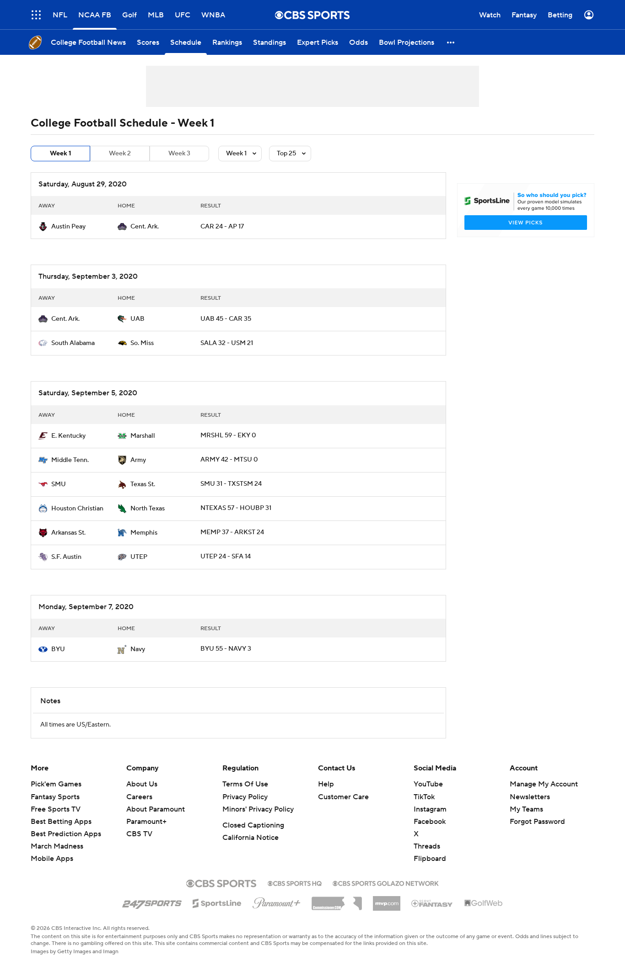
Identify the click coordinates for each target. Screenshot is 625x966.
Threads (427, 846)
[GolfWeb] (483, 903)
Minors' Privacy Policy (258, 809)
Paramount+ (146, 821)
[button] (36, 15)
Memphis (143, 533)
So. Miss (142, 343)
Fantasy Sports (55, 796)
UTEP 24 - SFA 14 (225, 556)
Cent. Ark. (144, 227)
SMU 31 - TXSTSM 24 (231, 484)
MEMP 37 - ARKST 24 (232, 532)
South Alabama (73, 343)
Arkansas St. (68, 533)
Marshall (142, 436)
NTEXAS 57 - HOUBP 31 (235, 508)
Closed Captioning (253, 825)
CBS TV (139, 834)
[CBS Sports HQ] (295, 882)
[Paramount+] (277, 901)
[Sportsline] (217, 902)
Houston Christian (77, 508)
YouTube (428, 784)
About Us (141, 784)
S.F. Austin (66, 557)
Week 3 (179, 153)
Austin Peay (68, 227)
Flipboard (430, 858)
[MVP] (386, 899)
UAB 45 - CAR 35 (225, 319)
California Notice (250, 837)
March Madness (57, 846)
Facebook (430, 821)
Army (138, 460)
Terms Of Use (245, 784)
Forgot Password (537, 821)
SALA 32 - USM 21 (226, 343)
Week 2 (120, 153)
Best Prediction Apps (66, 834)
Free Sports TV (56, 809)
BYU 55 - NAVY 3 (225, 649)
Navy (137, 649)
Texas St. (142, 484)
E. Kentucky (68, 436)
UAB (137, 319)
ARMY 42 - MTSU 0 (229, 460)
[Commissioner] (337, 900)
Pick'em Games (56, 784)
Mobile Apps (52, 858)
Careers (139, 796)
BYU (58, 649)
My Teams (526, 809)
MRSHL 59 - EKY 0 (228, 435)
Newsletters (530, 796)
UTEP (138, 557)
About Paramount (155, 809)
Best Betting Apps (61, 821)
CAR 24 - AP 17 (222, 227)
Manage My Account (544, 784)
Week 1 (60, 153)
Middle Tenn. (70, 460)
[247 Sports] (152, 901)
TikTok (424, 796)
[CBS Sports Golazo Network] (386, 882)
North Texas (147, 508)
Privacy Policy (245, 796)
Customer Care (343, 796)
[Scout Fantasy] (432, 903)
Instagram (430, 809)
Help (326, 784)
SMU (58, 484)
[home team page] (43, 226)
